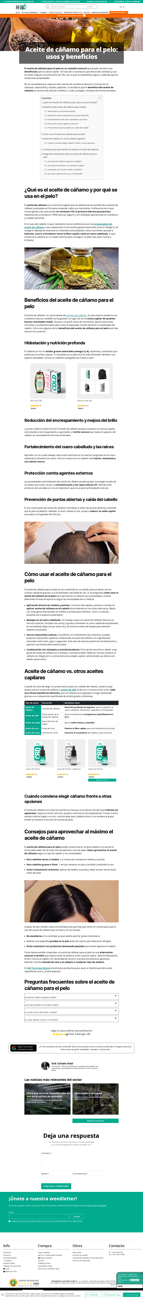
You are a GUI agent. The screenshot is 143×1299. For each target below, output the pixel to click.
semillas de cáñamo (76, 315)
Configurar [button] (93, 1295)
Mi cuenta (7, 1253)
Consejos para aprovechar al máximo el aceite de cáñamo (71, 149)
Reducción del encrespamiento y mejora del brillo (68, 115)
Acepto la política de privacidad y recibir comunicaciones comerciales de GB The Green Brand (46, 1221)
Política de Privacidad (96, 1205)
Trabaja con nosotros (12, 1266)
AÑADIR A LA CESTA (102, 780)
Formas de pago (44, 1263)
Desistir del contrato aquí (48, 1269)
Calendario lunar (45, 1266)
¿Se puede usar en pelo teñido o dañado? (65, 169)
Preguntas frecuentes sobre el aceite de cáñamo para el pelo (70, 155)
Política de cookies (80, 1255)
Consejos (43, 12)
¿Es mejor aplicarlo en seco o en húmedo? (65, 173)
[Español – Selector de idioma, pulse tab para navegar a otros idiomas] (122, 7)
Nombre (45, 1174)
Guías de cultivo (55, 12)
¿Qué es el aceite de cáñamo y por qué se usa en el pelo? (70, 102)
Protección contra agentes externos (63, 123)
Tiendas (9, 1261)
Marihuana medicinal (100, 12)
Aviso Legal (77, 1253)
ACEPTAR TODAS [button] (132, 1295)
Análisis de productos (73, 12)
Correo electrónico (80, 1174)
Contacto (7, 1255)
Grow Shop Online (117, 12)
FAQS (42, 1261)
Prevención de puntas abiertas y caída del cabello (68, 127)
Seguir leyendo (58, 1108)
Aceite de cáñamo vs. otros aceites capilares (64, 138)
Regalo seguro (46, 1258)
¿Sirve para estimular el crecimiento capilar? (66, 165)
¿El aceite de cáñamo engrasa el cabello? (65, 161)
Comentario (46, 1153)
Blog (18, 12)
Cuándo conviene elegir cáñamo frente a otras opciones (71, 143)
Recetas (87, 12)
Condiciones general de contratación (88, 1258)
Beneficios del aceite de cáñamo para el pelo (64, 107)
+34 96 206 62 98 (117, 1252)
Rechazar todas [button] (114, 1295)
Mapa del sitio (11, 1271)
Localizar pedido (10, 1258)
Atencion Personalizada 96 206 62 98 (19, 1)
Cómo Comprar (44, 1253)
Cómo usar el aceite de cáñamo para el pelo (64, 134)
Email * (11, 1212)
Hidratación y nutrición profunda (61, 111)
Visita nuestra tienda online (69, 15)
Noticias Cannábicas (30, 12)
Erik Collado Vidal (62, 1063)
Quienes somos (9, 1263)
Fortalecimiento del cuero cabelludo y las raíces (67, 119)
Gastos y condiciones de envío (50, 1255)
